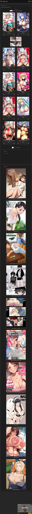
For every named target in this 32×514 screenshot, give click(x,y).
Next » (18, 147)
